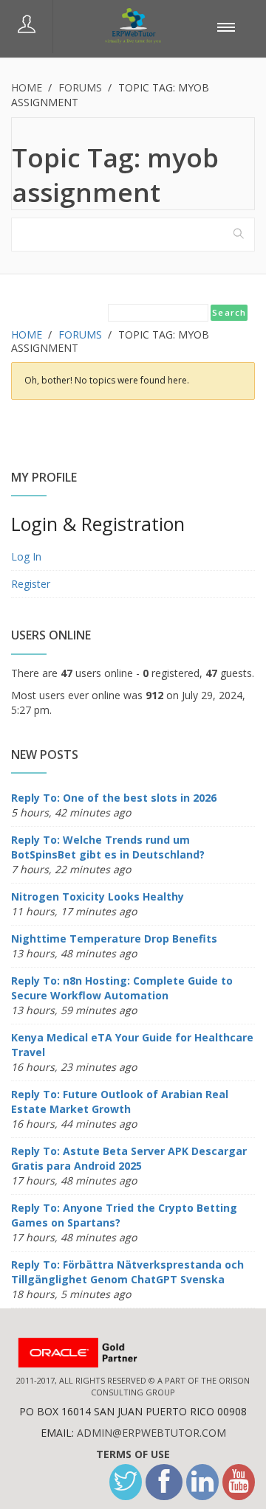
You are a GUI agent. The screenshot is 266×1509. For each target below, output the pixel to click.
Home (26, 87)
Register (30, 584)
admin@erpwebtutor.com (151, 1433)
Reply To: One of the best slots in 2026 (113, 798)
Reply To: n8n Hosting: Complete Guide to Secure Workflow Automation (122, 988)
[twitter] (125, 1482)
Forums (80, 87)
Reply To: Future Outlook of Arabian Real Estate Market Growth (119, 1101)
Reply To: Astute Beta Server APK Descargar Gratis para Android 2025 (129, 1158)
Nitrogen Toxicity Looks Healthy (97, 896)
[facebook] (164, 1482)
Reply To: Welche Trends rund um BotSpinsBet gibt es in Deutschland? (108, 847)
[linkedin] (202, 1482)
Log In (26, 556)
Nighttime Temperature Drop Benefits (114, 939)
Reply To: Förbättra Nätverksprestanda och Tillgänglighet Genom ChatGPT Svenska (127, 1272)
